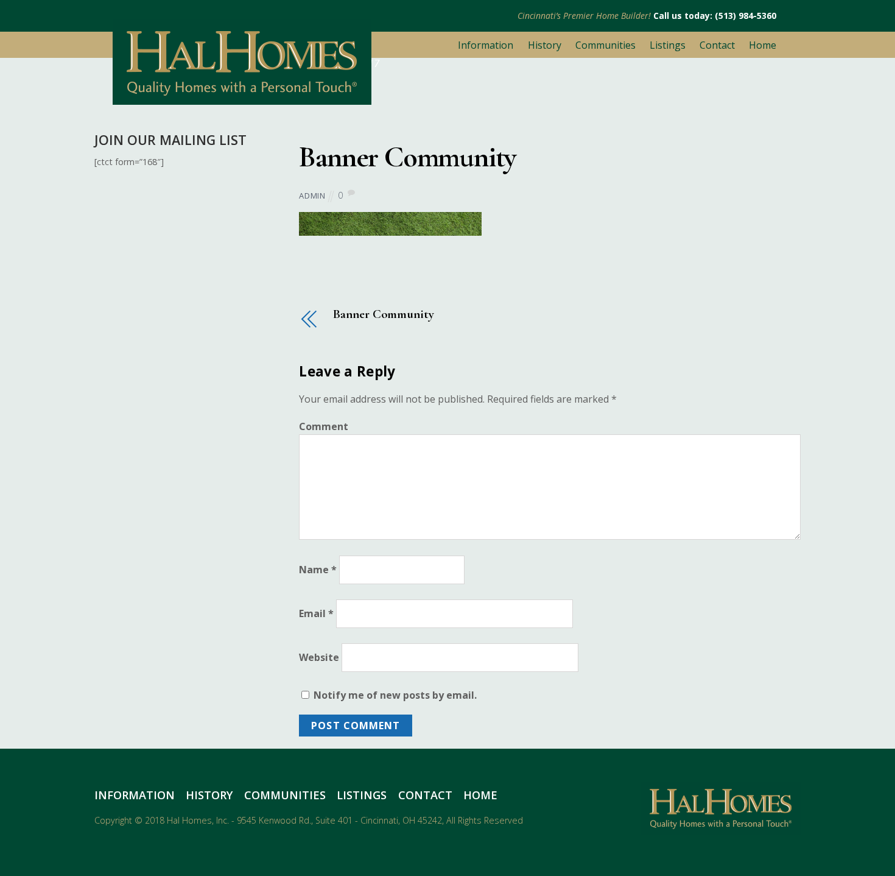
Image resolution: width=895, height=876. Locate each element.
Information (485, 45)
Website (319, 657)
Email (316, 613)
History (544, 45)
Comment (323, 426)
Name (318, 570)
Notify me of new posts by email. (395, 695)
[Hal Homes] (242, 99)
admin (312, 195)
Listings (668, 45)
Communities (605, 45)
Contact (717, 45)
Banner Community (407, 157)
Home (762, 45)
